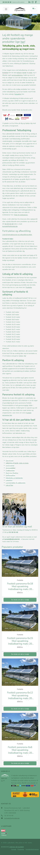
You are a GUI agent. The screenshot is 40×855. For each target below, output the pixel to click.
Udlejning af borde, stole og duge (17, 463)
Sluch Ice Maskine (12, 473)
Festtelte (29, 287)
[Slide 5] (22, 574)
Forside (13, 849)
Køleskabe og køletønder (14, 478)
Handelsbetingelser (32, 849)
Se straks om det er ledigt (20, 600)
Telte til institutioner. (21, 215)
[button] (34, 8)
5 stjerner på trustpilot (17, 2)
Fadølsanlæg (10, 470)
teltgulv (19, 72)
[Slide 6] (25, 574)
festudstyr (18, 94)
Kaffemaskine (10, 475)
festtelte (5, 72)
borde (24, 72)
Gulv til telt (9, 460)
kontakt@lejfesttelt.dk (9, 226)
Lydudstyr (9, 480)
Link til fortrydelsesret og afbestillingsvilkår (17, 235)
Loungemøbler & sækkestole (15, 483)
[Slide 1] (16, 27)
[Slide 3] (23, 27)
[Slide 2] (20, 27)
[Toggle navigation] (6, 9)
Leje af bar (9, 485)
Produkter (20, 849)
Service (8, 468)
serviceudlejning (17, 75)
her (23, 42)
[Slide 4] (18, 574)
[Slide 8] (33, 574)
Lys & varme (10, 465)
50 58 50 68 (9, 224)
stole (30, 72)
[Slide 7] (29, 574)
